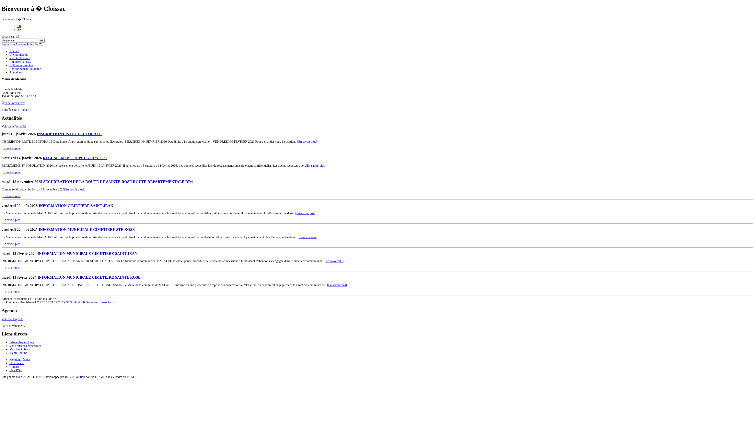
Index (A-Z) (34, 44)
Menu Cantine (18, 353)
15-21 (49, 302)
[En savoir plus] (307, 141)
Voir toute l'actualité (14, 126)
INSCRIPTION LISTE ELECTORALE (69, 134)
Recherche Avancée (14, 44)
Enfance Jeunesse (20, 61)
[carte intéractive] (13, 103)
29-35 (65, 302)
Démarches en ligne (21, 342)
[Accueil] (17, 36)
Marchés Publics (19, 349)
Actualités (15, 72)
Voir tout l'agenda (12, 319)
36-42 (73, 302)
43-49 (82, 302)
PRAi (130, 377)
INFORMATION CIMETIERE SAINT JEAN (76, 206)
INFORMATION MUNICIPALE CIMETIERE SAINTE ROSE (89, 277)
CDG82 (100, 377)
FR (19, 26)
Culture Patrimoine (21, 65)
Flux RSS (15, 370)
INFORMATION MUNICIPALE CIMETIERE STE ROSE (87, 229)
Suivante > (93, 302)
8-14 (42, 302)
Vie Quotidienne (19, 58)
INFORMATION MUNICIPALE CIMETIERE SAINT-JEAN (87, 253)
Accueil (14, 51)
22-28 (57, 302)
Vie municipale (18, 54)
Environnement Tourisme (25, 68)
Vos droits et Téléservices (25, 345)
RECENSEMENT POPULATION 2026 (75, 158)
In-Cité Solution (75, 377)
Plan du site (16, 363)
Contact (14, 366)
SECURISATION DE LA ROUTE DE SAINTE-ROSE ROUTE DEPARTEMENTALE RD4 (118, 182)
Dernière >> (108, 302)
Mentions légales (19, 359)
